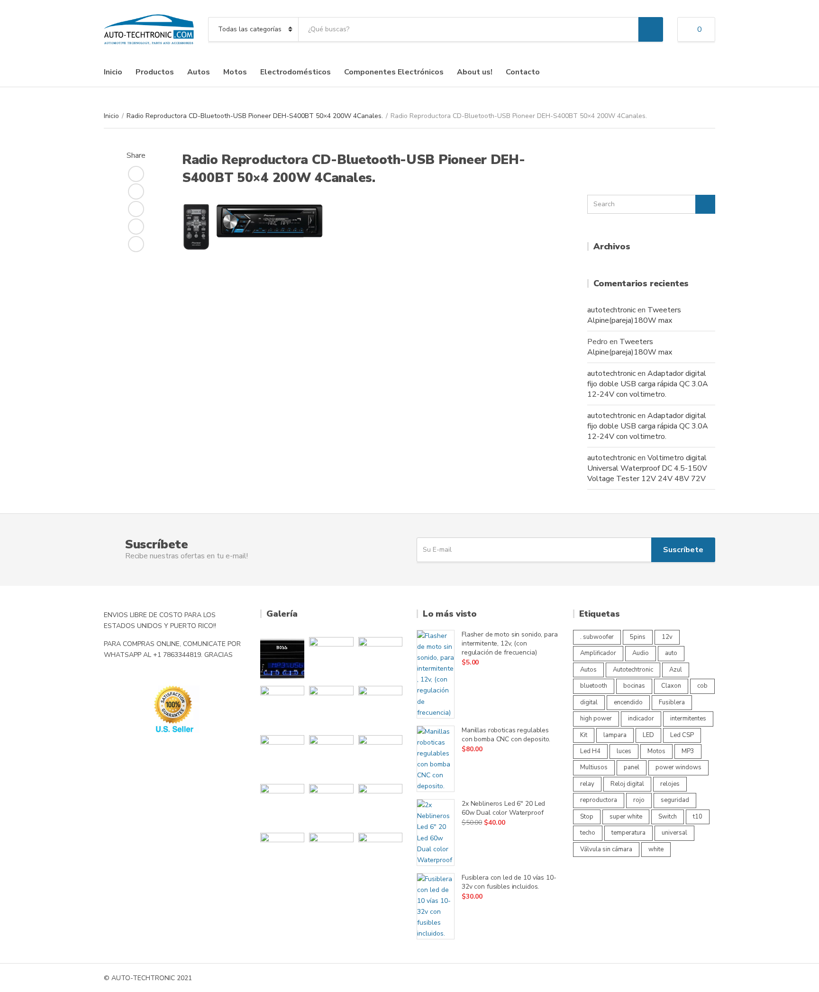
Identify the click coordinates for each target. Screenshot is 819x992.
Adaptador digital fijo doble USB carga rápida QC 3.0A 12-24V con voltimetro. (647, 384)
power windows (678, 767)
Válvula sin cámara (606, 849)
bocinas (634, 686)
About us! (474, 72)
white (656, 849)
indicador (641, 718)
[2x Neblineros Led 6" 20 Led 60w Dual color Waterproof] (436, 832)
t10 (697, 816)
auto (671, 653)
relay (587, 784)
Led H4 (590, 751)
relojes (670, 784)
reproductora (598, 800)
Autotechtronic (633, 669)
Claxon (671, 686)
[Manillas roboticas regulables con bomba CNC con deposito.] (436, 759)
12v (667, 637)
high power (596, 718)
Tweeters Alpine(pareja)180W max (634, 315)
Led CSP (682, 735)
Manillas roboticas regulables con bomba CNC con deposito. (506, 735)
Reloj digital (627, 784)
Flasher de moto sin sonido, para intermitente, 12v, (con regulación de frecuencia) (510, 643)
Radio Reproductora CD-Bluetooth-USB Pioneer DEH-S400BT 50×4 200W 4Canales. (255, 115)
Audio (640, 653)
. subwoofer (597, 637)
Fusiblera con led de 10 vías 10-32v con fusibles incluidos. (509, 882)
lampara (615, 735)
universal (674, 832)
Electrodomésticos (295, 72)
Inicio (113, 72)
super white (626, 816)
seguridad (675, 800)
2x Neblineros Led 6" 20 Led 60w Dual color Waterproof (503, 808)
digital (589, 702)
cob (702, 686)
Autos (198, 72)
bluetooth (593, 686)
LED (648, 735)
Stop (586, 816)
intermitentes (688, 718)
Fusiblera (672, 702)
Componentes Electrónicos (394, 72)
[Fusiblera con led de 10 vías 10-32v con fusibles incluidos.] (436, 906)
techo (587, 832)
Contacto (523, 72)
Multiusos (594, 767)
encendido (628, 702)
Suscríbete (683, 550)
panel (631, 767)
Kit (583, 735)
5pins (638, 637)
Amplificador (598, 653)
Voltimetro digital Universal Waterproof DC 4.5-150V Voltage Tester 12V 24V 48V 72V (647, 468)
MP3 (688, 751)
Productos (155, 72)
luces (624, 751)
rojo (639, 800)
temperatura (628, 832)
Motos (235, 72)
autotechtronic (611, 310)
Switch (667, 816)
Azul (675, 669)
